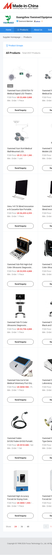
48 (28, 526)
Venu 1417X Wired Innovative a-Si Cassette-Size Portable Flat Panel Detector (20, 209)
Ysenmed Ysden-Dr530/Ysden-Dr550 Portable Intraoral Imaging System (20, 441)
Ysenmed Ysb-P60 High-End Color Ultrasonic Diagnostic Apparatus (19, 267)
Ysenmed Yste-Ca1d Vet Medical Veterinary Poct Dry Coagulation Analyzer (19, 383)
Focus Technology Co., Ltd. (36, 543)
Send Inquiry (20, 110)
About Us (38, 29)
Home (8, 29)
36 (22, 526)
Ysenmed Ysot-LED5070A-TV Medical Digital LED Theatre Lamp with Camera (20, 93)
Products (24, 29)
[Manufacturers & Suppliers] (21, 5)
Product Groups (15, 45)
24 (15, 526)
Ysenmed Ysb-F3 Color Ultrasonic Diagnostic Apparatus (17, 325)
